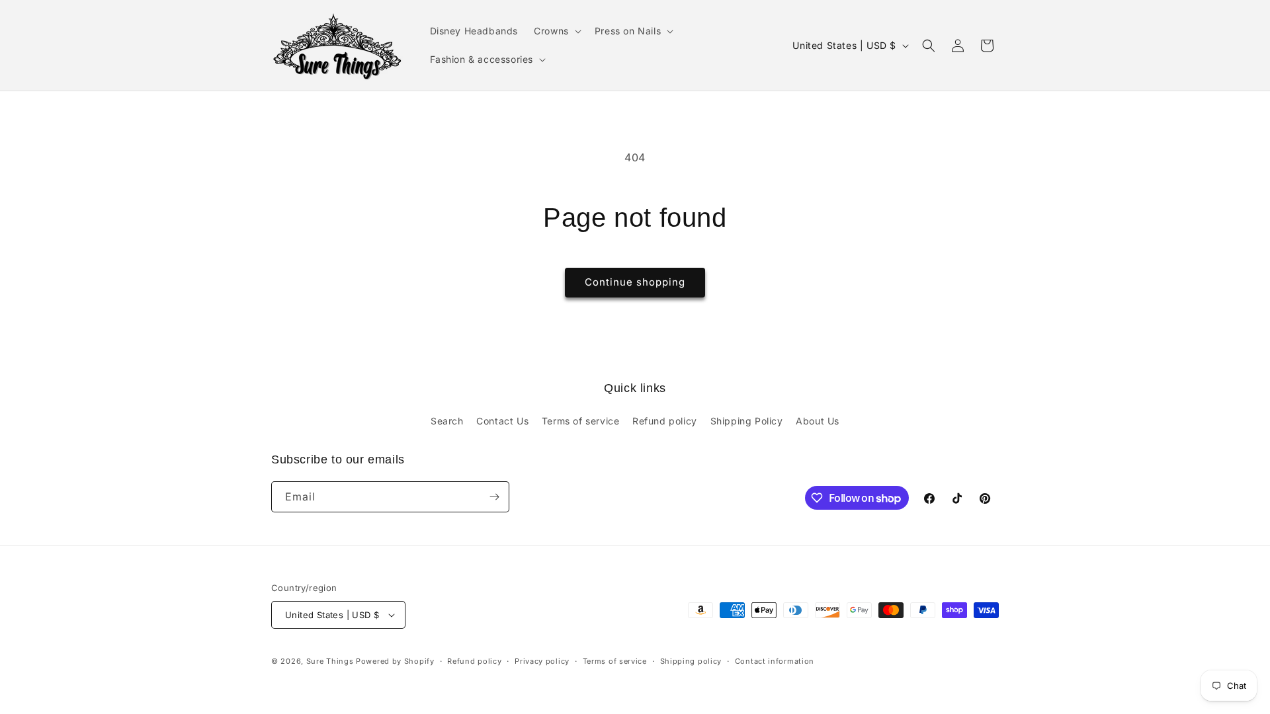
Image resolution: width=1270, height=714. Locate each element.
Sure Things (330, 661)
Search (447, 420)
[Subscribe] (494, 496)
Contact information (774, 661)
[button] (556, 31)
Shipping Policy (746, 420)
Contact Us (502, 420)
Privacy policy (542, 661)
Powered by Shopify (395, 661)
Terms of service (581, 420)
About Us (817, 420)
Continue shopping (635, 282)
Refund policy (664, 420)
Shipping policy (691, 661)
